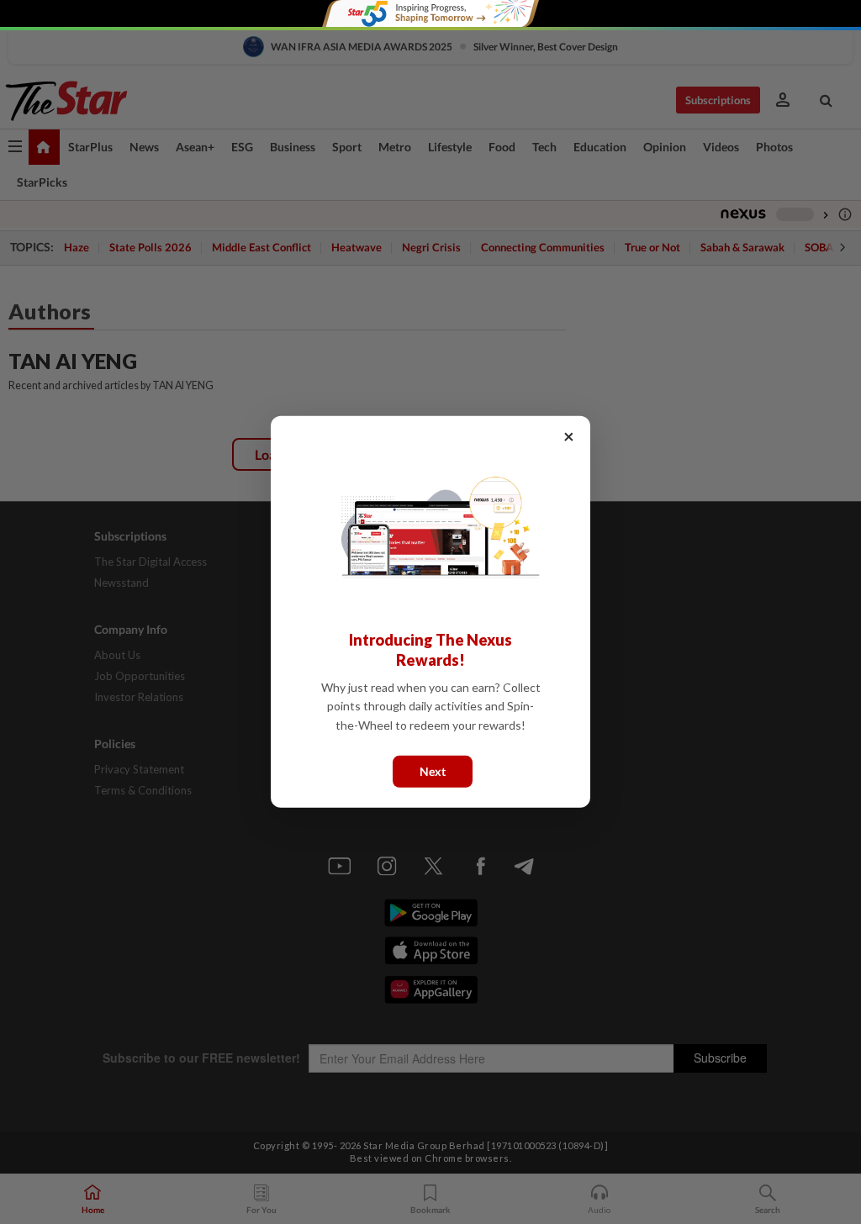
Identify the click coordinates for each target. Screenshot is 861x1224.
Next (433, 771)
